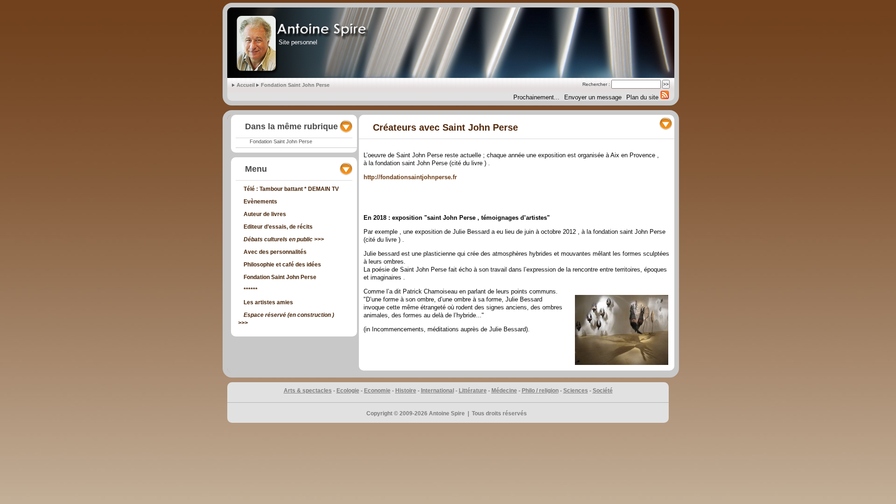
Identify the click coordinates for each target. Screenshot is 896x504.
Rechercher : (596, 84)
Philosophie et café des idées (282, 264)
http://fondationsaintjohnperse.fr (410, 177)
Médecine (504, 390)
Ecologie (347, 390)
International (437, 390)
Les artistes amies (268, 302)
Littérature (473, 390)
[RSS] (663, 94)
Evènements (260, 201)
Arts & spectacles (308, 390)
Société (603, 390)
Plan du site (642, 97)
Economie (377, 390)
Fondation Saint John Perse (295, 85)
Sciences (575, 390)
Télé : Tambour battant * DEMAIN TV (291, 189)
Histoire (405, 390)
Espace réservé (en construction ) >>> (286, 319)
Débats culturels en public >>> (284, 239)
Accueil (246, 85)
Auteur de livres (265, 214)
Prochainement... (536, 97)
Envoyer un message (593, 97)
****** (251, 290)
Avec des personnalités (275, 252)
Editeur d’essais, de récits (278, 227)
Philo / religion (540, 390)
